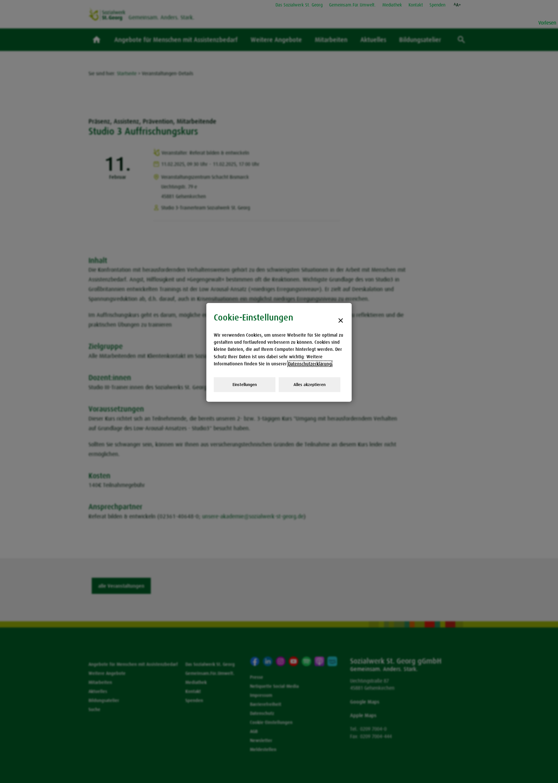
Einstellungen (244, 384)
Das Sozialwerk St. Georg (299, 4)
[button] (457, 5)
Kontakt (415, 4)
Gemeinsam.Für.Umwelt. (352, 4)
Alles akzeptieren (310, 384)
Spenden (437, 4)
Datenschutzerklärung (310, 363)
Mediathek (392, 4)
